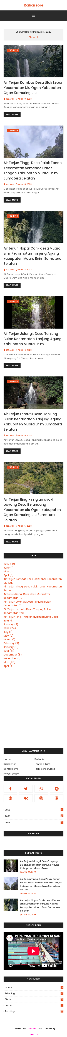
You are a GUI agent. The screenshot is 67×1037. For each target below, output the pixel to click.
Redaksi (10, 98)
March (9, 639)
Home (7, 759)
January (11, 624)
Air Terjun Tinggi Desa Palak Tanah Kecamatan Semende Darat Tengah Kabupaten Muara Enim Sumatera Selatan (33, 170)
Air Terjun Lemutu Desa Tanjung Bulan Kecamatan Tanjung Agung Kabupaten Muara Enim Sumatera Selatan (33, 422)
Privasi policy (11, 773)
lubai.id (33, 1034)
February (11, 643)
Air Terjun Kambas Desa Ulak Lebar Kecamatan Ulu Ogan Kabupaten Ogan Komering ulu (33, 87)
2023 (9, 564)
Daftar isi (39, 759)
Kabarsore (33, 5)
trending (34, 1011)
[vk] (26, 798)
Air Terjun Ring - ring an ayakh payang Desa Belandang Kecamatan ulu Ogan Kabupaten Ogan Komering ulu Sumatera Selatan (32, 509)
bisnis (34, 999)
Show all (33, 37)
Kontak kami (11, 769)
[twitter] (26, 789)
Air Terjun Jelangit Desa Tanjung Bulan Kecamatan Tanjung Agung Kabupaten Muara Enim (32, 338)
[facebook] (10, 789)
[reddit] (56, 789)
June (9, 567)
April (9, 575)
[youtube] (56, 798)
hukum (33, 1005)
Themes (31, 1028)
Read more (12, 114)
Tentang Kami (42, 764)
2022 (10, 628)
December (13, 654)
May (8, 571)
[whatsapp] (41, 789)
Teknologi (34, 993)
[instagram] (41, 798)
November (12, 658)
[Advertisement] (33, 708)
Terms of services (44, 769)
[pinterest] (10, 798)
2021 (9, 651)
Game (34, 987)
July (8, 632)
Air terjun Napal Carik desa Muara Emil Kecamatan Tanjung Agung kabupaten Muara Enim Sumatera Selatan (32, 256)
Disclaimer (10, 764)
